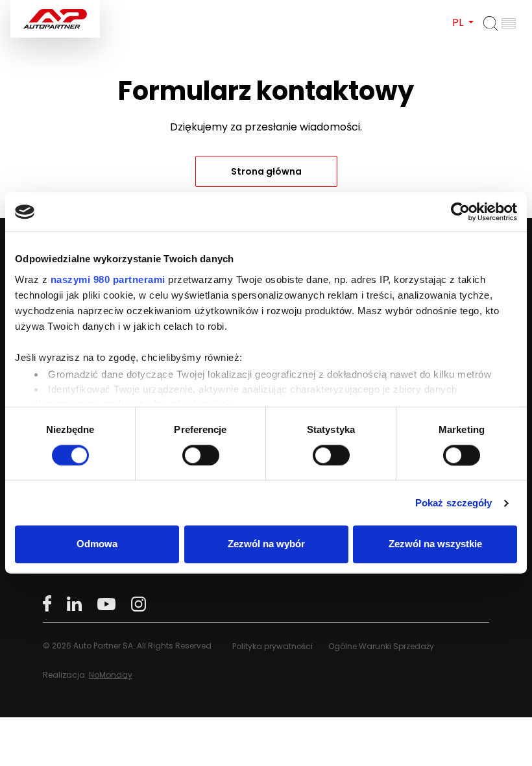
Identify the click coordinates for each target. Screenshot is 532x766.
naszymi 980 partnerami (108, 279)
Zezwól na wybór (266, 544)
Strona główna (266, 171)
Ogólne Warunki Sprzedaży (381, 646)
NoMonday (110, 674)
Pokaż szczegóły (453, 502)
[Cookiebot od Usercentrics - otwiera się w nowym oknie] (460, 211)
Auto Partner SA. (52, 7)
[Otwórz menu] (509, 23)
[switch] (200, 455)
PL (459, 22)
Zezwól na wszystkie (435, 544)
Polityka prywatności (272, 646)
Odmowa (97, 544)
